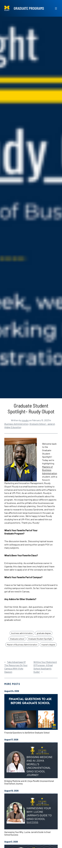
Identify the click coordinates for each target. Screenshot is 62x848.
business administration (22, 633)
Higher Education (12, 427)
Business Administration (16, 423)
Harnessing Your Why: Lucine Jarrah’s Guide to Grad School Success (27, 833)
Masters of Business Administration (49, 470)
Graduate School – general (42, 423)
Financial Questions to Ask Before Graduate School (26, 732)
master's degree (48, 644)
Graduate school (17, 639)
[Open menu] (56, 8)
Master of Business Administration (22, 644)
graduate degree (44, 633)
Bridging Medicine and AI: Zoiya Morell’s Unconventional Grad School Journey (29, 782)
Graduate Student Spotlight (40, 639)
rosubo (25, 420)
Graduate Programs (29, 8)
